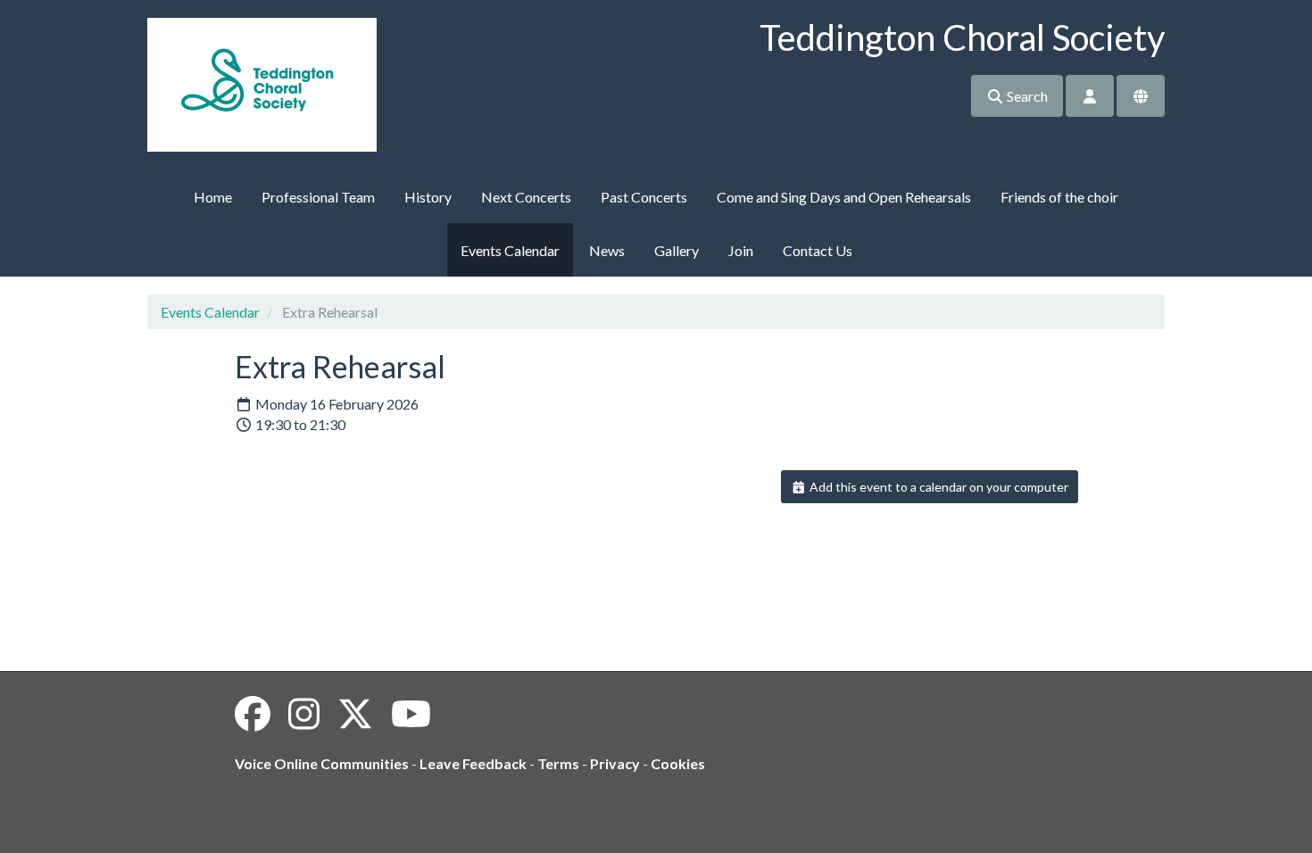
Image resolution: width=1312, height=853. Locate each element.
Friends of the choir (1059, 196)
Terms (558, 763)
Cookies (678, 763)
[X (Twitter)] (355, 713)
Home (213, 196)
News (607, 250)
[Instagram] (304, 713)
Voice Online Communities (322, 763)
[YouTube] (411, 713)
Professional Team (318, 196)
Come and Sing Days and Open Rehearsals (844, 196)
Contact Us (817, 250)
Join (740, 250)
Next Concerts (526, 196)
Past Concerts (644, 196)
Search (1026, 95)
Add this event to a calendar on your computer (937, 486)
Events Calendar (510, 250)
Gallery (676, 250)
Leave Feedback (473, 763)
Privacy (615, 763)
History (428, 196)
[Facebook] (252, 713)
